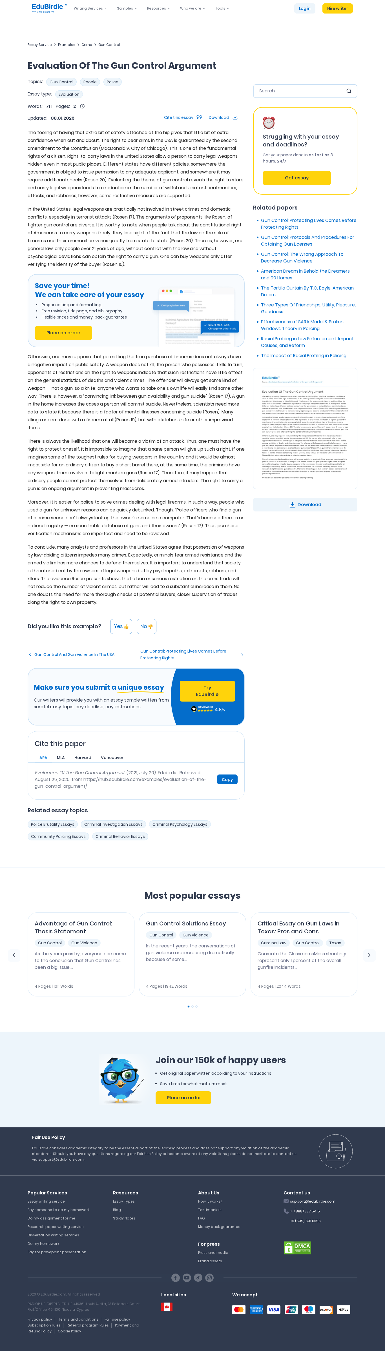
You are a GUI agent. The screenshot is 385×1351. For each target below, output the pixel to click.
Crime (86, 44)
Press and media (213, 1252)
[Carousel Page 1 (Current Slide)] (188, 1006)
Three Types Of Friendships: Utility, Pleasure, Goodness (308, 308)
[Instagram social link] (209, 1278)
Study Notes (124, 1218)
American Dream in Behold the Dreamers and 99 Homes (305, 274)
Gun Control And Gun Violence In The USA (74, 654)
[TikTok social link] (198, 1278)
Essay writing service (46, 1201)
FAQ (201, 1218)
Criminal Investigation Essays (113, 824)
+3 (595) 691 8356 (305, 1221)
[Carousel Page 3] (196, 1006)
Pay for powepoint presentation (57, 1252)
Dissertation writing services (53, 1235)
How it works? (210, 1201)
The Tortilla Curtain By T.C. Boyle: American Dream (307, 291)
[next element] (369, 955)
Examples (66, 44)
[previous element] (14, 955)
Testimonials (210, 1209)
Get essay (297, 178)
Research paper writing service (56, 1226)
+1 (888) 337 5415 (305, 1211)
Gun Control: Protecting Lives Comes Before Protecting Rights (183, 654)
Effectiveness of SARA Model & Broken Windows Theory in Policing (302, 325)
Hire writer (337, 8)
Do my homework (43, 1243)
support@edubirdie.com (312, 1201)
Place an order (64, 333)
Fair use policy (117, 1319)
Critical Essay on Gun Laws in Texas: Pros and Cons (299, 927)
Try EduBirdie (207, 691)
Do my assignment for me (51, 1218)
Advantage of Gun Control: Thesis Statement (73, 927)
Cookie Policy (69, 1331)
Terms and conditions (78, 1319)
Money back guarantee (219, 1226)
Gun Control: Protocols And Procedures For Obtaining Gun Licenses (307, 240)
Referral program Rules (88, 1325)
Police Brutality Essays (52, 824)
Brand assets (210, 1261)
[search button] (349, 91)
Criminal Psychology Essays (179, 824)
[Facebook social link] (175, 1278)
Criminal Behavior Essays (120, 836)
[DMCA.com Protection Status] (298, 1247)
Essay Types (124, 1201)
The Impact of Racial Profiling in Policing (303, 355)
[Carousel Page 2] (192, 1006)
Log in (305, 8)
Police (112, 82)
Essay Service (40, 44)
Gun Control (109, 44)
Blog (117, 1209)
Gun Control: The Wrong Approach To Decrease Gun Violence (302, 257)
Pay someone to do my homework (59, 1209)
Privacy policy (40, 1319)
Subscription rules (44, 1325)
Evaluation (69, 94)
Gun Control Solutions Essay (186, 923)
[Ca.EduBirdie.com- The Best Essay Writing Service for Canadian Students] (166, 1307)
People (90, 82)
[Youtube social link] (187, 1278)
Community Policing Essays (58, 836)
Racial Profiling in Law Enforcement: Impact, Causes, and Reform (308, 342)
